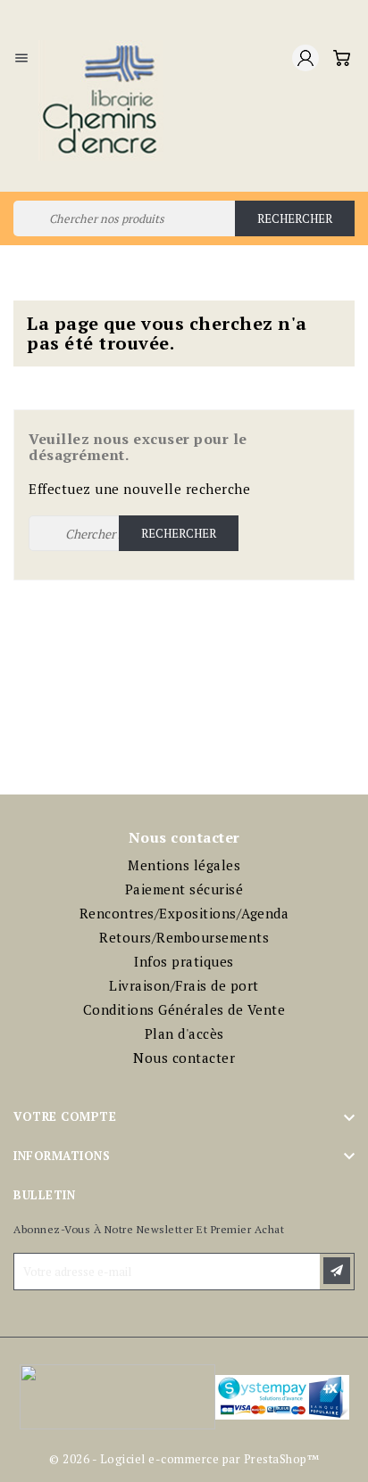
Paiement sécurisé (184, 889)
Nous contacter (184, 1057)
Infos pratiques (184, 961)
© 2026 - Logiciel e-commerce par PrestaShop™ (184, 1459)
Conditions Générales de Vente (184, 1009)
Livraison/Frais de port (184, 985)
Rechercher (294, 218)
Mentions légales (184, 865)
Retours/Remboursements (184, 937)
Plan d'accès (184, 1033)
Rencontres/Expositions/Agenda (184, 913)
